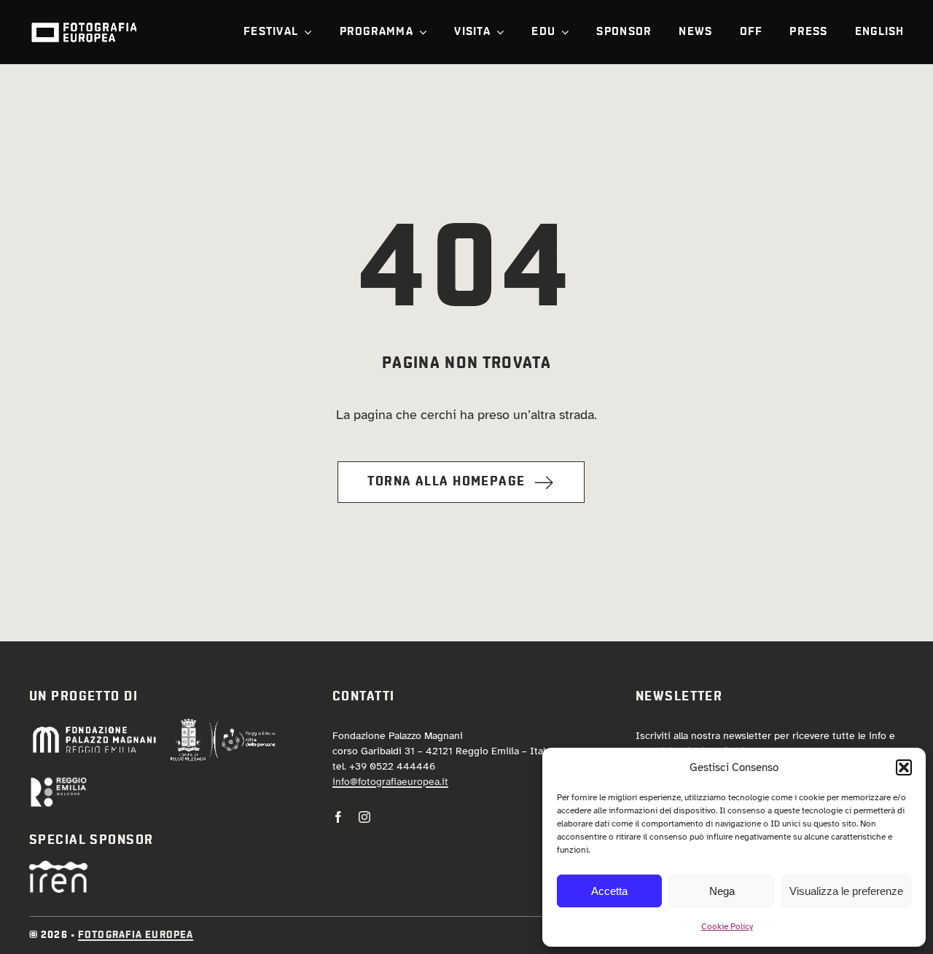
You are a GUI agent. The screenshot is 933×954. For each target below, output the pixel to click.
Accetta (609, 891)
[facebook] (338, 817)
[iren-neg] (58, 867)
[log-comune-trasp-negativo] (223, 724)
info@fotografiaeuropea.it (390, 781)
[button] (904, 767)
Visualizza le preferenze (846, 891)
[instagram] (364, 817)
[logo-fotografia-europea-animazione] (83, 21)
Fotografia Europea (135, 935)
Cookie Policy (727, 926)
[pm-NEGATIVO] (93, 730)
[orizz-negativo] (58, 783)
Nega (722, 891)
